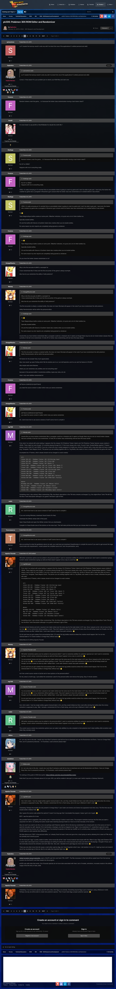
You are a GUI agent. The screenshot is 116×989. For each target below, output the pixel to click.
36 (11, 168)
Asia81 (10, 120)
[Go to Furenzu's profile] (10, 106)
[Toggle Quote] (22, 70)
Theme (5, 985)
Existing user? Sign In (8, 12)
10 (33, 36)
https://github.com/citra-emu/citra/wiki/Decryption (61, 775)
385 (11, 139)
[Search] (113, 12)
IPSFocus (13, 983)
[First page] (3, 36)
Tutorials (91, 4)
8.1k (11, 84)
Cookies (28, 985)
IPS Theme (6, 983)
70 (11, 572)
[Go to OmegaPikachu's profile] (10, 272)
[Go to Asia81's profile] (10, 129)
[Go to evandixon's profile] (10, 767)
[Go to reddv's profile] (10, 510)
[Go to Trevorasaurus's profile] (10, 538)
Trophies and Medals (10, 86)
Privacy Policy (13, 985)
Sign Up (20, 12)
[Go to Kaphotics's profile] (5, 28)
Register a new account (32, 935)
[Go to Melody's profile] (10, 295)
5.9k (11, 781)
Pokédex (72, 4)
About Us (61, 4)
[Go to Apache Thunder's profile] (10, 562)
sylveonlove (10, 42)
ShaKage (10, 150)
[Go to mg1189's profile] (10, 435)
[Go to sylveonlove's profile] (10, 50)
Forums (101, 4)
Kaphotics (10, 65)
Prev (7, 36)
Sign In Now (84, 935)
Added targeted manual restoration (29, 858)
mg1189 (10, 427)
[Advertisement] (57, 969)
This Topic (106, 11)
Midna (10, 735)
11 (36, 36)
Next (43, 36)
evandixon (10, 759)
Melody (10, 286)
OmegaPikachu (10, 263)
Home (52, 4)
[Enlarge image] (22, 213)
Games (82, 4)
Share (96, 28)
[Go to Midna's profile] (10, 744)
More (110, 4)
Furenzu (10, 97)
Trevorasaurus (10, 530)
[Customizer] (25, 12)
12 (39, 36)
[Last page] (47, 36)
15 (11, 305)
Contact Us (21, 985)
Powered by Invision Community (104, 984)
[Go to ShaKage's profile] (10, 158)
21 (11, 61)
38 (11, 116)
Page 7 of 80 (54, 36)
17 (11, 282)
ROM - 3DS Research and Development (32, 29)
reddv (10, 501)
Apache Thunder (10, 553)
